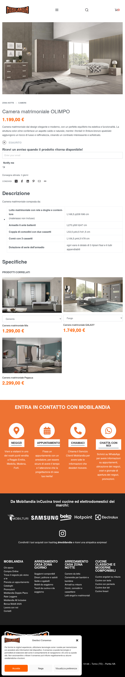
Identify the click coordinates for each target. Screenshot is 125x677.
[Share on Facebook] (22, 181)
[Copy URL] (45, 181)
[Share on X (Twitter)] (16, 181)
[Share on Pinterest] (33, 181)
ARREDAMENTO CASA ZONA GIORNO (46, 564)
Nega (40, 668)
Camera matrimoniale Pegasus (17, 377)
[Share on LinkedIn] (27, 181)
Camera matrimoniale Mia (15, 325)
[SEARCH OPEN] (86, 10)
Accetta (16, 668)
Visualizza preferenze (66, 668)
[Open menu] (57, 10)
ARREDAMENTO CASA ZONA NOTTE (76, 564)
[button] (77, 640)
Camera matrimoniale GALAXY (79, 324)
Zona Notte (8, 102)
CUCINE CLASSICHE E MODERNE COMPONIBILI (105, 566)
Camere (22, 102)
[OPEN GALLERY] (62, 58)
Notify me (8, 162)
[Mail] (39, 181)
